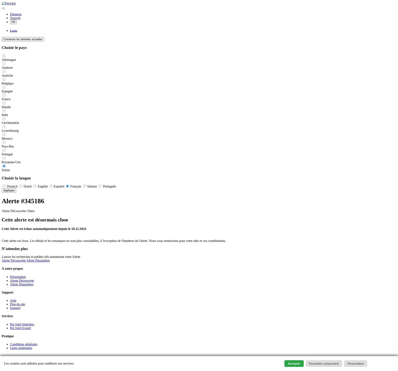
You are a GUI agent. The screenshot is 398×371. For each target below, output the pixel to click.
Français (75, 186)
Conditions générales (23, 344)
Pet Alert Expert (20, 328)
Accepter (294, 363)
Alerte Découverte (14, 260)
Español (59, 186)
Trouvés (15, 18)
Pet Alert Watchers (22, 324)
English (43, 186)
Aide (13, 300)
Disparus (16, 14)
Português (109, 186)
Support (15, 308)
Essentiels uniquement (324, 363)
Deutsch (12, 186)
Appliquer (9, 190)
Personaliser (355, 363)
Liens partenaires (21, 348)
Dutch (28, 186)
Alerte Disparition (38, 260)
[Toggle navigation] (3, 8)
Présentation (18, 277)
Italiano (92, 186)
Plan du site (17, 304)
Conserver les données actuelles (22, 39)
